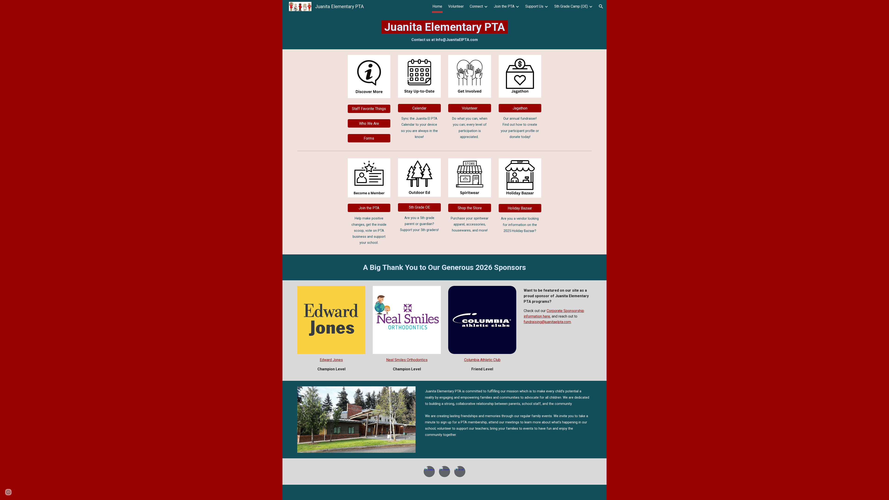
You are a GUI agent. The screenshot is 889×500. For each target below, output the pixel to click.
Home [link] (437, 6)
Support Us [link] (534, 6)
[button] (601, 6)
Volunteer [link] (456, 6)
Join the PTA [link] (504, 6)
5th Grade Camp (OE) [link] (571, 6)
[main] (444, 31)
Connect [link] (476, 6)
